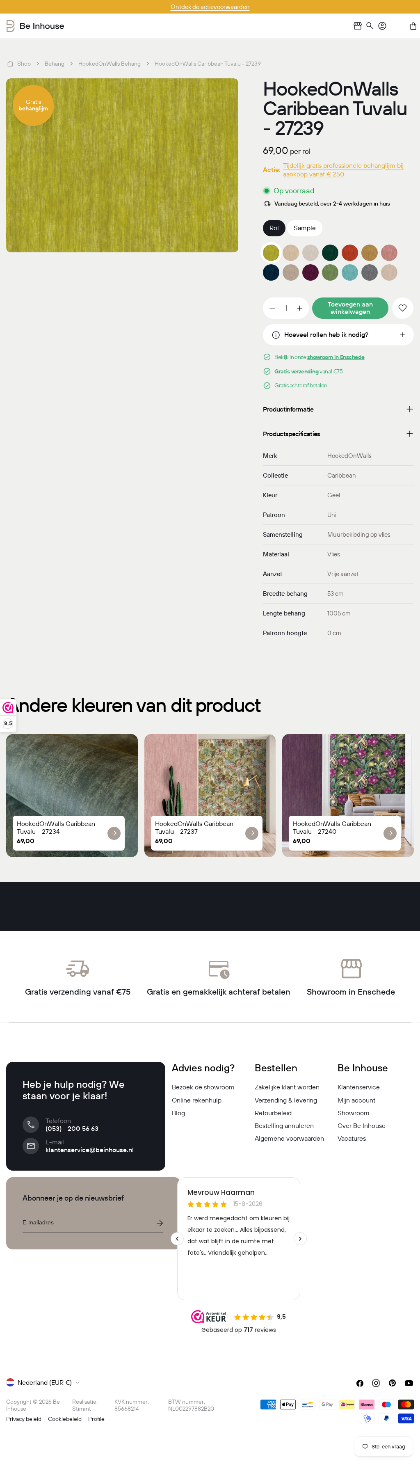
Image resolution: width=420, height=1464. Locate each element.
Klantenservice (359, 1087)
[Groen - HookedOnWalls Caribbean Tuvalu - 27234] (330, 253)
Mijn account (356, 1100)
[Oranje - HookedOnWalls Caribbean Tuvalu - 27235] (350, 253)
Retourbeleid (273, 1113)
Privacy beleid (23, 1419)
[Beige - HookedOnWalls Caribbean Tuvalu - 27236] (369, 253)
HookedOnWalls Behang (109, 63)
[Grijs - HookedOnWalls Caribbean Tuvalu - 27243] (369, 272)
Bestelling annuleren (284, 1125)
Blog (178, 1113)
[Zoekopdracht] (370, 26)
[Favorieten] (398, 26)
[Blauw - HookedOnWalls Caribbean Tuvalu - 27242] (350, 272)
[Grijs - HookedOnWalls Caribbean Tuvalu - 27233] (310, 253)
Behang (54, 63)
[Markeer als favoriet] (403, 308)
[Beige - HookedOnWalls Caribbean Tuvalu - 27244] (389, 272)
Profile (96, 1419)
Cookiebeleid (65, 1419)
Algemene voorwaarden (289, 1138)
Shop (24, 63)
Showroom (354, 1113)
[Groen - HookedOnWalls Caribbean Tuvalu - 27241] (330, 272)
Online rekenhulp (196, 1100)
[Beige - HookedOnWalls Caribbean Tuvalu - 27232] (291, 253)
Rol (274, 228)
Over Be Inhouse (362, 1125)
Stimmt (81, 1408)
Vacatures (352, 1138)
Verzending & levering (286, 1100)
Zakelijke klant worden (287, 1087)
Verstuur (159, 1223)
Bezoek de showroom (203, 1087)
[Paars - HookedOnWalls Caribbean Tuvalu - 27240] (310, 272)
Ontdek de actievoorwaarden (210, 7)
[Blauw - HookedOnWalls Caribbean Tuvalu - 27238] (271, 272)
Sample (305, 228)
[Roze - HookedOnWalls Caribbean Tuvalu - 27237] (389, 253)
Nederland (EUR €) (45, 1382)
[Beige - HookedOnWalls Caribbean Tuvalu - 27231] (291, 272)
